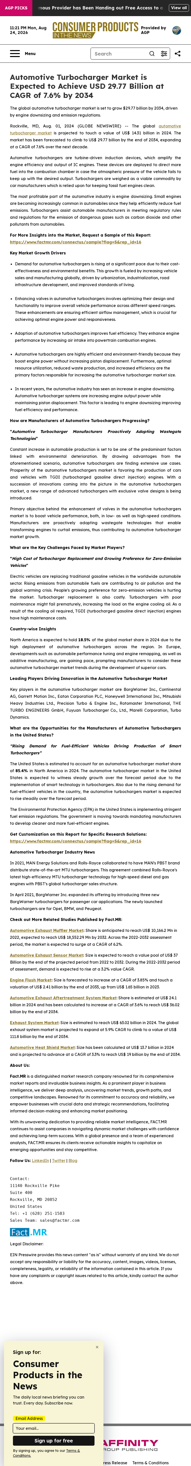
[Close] (97, 1347)
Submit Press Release (106, 1462)
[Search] (152, 53)
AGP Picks (16, 7)
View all (179, 7)
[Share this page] (177, 54)
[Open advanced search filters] (164, 53)
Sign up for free (54, 1440)
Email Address (29, 1418)
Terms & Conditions (150, 1462)
